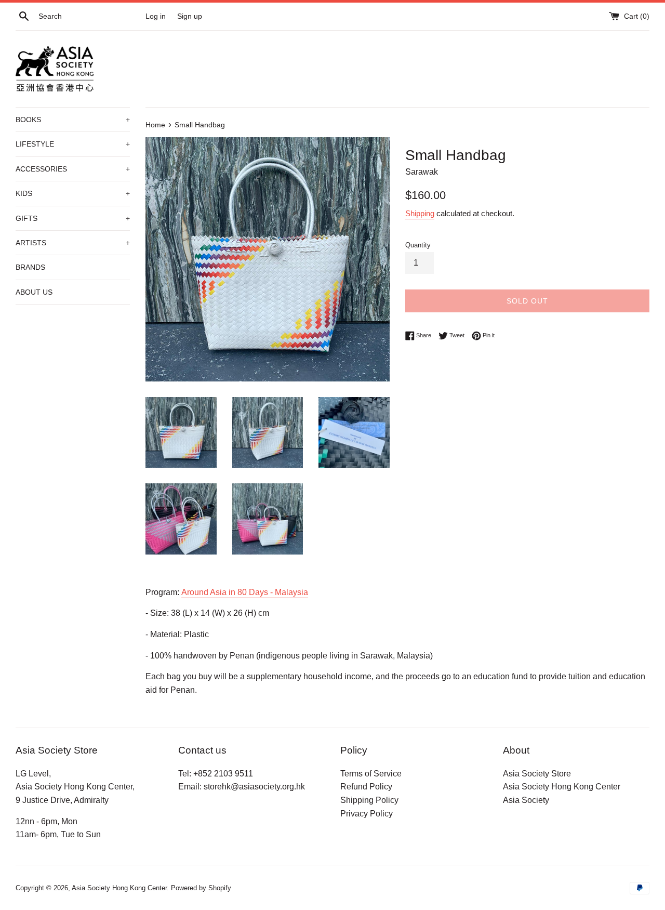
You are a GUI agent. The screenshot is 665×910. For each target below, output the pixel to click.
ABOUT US (34, 292)
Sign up (189, 16)
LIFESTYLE (73, 144)
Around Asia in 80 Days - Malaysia (244, 592)
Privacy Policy (366, 813)
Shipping (419, 213)
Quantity (418, 245)
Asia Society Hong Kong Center (561, 786)
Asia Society (526, 800)
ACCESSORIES (73, 169)
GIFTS (73, 218)
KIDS (73, 193)
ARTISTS (73, 243)
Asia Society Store (537, 773)
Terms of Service (371, 773)
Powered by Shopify (201, 888)
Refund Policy (366, 786)
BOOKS (73, 119)
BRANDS (30, 267)
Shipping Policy (369, 800)
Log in (155, 16)
